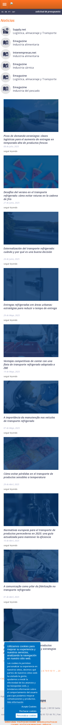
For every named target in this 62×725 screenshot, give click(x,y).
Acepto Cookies (28, 706)
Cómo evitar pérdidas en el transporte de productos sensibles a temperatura (28, 475)
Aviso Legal (10, 722)
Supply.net (19, 29)
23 (59, 670)
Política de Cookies (26, 722)
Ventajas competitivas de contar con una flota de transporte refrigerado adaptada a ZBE (29, 364)
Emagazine (20, 41)
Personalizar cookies (26, 715)
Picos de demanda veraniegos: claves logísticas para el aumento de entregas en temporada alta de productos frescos (29, 139)
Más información (15, 702)
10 (51, 670)
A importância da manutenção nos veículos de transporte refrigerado (29, 419)
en (6, 12)
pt (9, 12)
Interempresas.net (24, 52)
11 (54, 670)
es (2, 12)
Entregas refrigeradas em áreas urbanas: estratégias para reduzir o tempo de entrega (30, 306)
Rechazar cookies (27, 711)
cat (13, 12)
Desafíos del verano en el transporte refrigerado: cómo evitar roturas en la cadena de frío (31, 195)
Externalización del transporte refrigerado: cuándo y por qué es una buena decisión (29, 250)
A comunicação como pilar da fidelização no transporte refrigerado (30, 588)
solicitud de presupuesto (47, 11)
